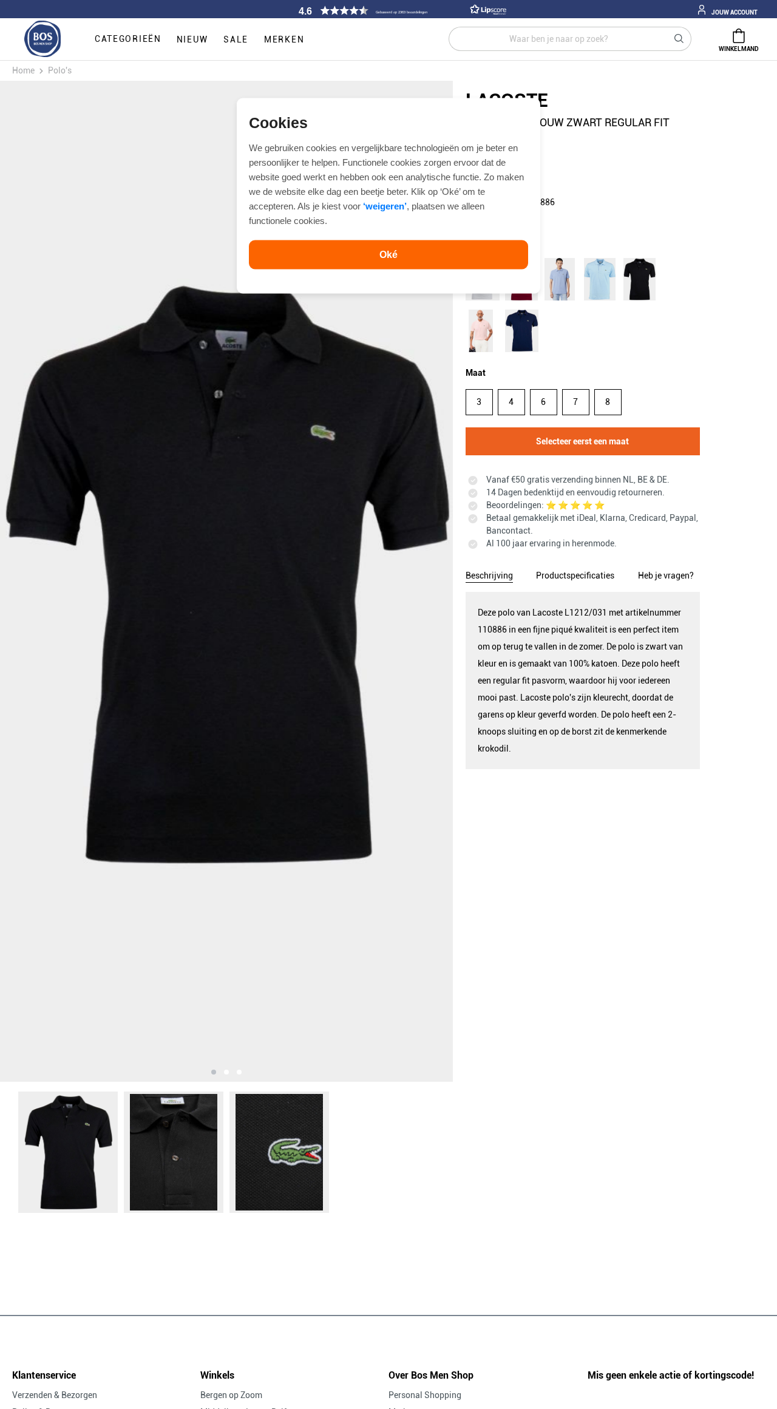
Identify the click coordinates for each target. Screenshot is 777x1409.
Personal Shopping (424, 1395)
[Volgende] (380, 581)
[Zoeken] (679, 39)
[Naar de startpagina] (42, 39)
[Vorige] (71, 581)
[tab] (489, 574)
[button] (400, 10)
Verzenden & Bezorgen (54, 1395)
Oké (388, 254)
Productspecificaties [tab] (575, 575)
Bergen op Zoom (231, 1395)
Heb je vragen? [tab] (666, 575)
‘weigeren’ (385, 205)
